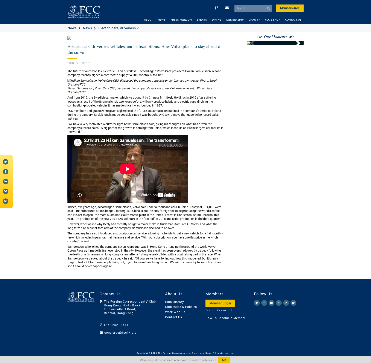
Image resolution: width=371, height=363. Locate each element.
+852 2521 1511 (116, 325)
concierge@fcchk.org (120, 332)
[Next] (295, 43)
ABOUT (148, 19)
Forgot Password (218, 310)
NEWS (162, 19)
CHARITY (254, 19)
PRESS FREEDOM (181, 19)
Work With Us (175, 312)
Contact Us (173, 317)
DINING (216, 19)
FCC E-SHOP (272, 19)
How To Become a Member (225, 318)
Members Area (290, 8)
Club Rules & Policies (181, 307)
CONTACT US (293, 19)
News (72, 28)
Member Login (220, 303)
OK (224, 360)
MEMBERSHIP (235, 19)
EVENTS (202, 19)
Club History (174, 302)
